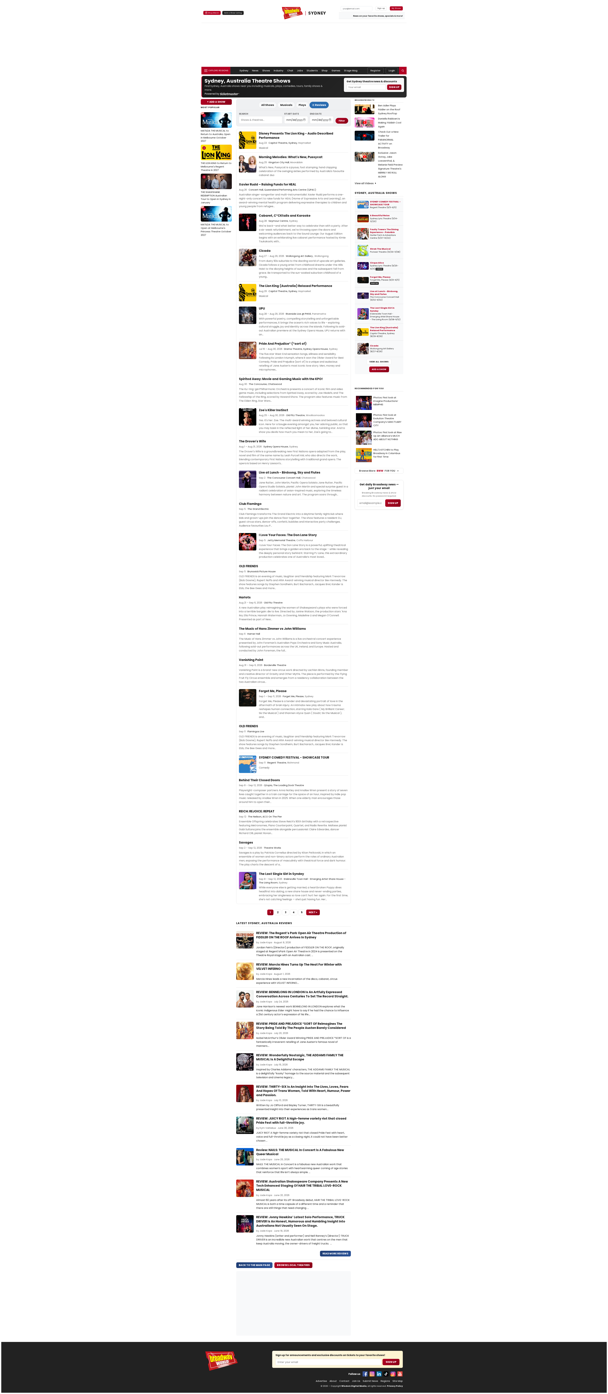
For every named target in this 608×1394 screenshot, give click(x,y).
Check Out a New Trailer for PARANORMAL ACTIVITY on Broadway (388, 139)
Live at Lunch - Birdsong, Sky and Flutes (289, 473)
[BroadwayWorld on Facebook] (365, 1374)
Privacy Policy (395, 1386)
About (333, 1381)
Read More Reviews (335, 1253)
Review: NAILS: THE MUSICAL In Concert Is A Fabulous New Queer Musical (300, 1152)
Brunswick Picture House (261, 571)
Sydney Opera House (275, 446)
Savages (246, 843)
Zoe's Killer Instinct (273, 410)
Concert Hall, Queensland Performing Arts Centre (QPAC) (282, 189)
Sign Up (394, 87)
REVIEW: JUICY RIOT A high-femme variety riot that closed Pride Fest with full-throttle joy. (301, 1120)
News (255, 70)
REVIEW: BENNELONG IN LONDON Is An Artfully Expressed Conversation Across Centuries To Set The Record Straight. (302, 994)
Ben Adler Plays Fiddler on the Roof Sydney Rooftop (389, 109)
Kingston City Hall (279, 162)
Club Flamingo (250, 504)
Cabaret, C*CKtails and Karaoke (284, 216)
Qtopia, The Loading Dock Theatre (284, 785)
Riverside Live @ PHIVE (298, 313)
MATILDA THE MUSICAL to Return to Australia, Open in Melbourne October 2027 (215, 128)
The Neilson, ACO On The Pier (265, 816)
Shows (266, 70)
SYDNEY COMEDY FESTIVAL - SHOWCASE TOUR (294, 758)
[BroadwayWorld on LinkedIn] (379, 1374)
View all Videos (364, 183)
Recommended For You (369, 388)
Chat (290, 70)
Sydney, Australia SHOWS (376, 193)
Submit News (370, 1381)
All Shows (267, 105)
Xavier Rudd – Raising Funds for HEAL (267, 184)
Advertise (321, 1381)
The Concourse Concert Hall (283, 477)
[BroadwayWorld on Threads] (393, 1374)
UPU (262, 309)
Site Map (398, 1381)
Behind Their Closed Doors (259, 780)
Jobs (300, 70)
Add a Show (379, 369)
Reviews (320, 105)
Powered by (212, 94)
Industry (278, 70)
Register (375, 70)
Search (243, 113)
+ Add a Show (216, 102)
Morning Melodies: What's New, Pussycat (291, 157)
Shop (325, 70)
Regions (385, 1381)
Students (312, 70)
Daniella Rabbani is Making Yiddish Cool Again (389, 122)
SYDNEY (317, 13)
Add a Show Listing (233, 13)
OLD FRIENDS (248, 566)
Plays (302, 105)
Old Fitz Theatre (295, 415)
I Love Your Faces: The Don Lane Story (288, 535)
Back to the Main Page (254, 1265)
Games (336, 70)
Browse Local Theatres (293, 1265)
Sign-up (381, 8)
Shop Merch (213, 13)
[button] (403, 70)
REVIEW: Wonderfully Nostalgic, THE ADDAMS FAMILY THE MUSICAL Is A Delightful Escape (299, 1057)
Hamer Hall (253, 633)
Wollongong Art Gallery (299, 256)
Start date (291, 113)
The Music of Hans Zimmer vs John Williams (272, 629)
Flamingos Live (255, 731)
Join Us (356, 1381)
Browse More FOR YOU (377, 470)
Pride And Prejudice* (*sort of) (283, 344)
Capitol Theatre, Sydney (283, 142)
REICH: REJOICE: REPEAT (256, 811)
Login (392, 70)
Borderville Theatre (275, 665)
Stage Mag (350, 70)
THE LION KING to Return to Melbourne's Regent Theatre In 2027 (216, 159)
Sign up (393, 503)
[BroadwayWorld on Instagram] (372, 1374)
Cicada (265, 251)
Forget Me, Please (273, 691)
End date (316, 113)
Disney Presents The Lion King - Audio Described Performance (296, 136)
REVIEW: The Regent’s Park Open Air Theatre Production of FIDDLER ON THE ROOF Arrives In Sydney (301, 935)
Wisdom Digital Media (354, 1386)
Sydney (244, 70)
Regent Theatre (276, 762)
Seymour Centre (278, 221)
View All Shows (379, 361)
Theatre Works (272, 847)
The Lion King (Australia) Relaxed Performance (295, 286)
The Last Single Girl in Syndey (281, 874)
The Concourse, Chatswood (265, 384)
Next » (313, 912)
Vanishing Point (251, 660)
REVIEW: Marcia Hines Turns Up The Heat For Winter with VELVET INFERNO (299, 966)
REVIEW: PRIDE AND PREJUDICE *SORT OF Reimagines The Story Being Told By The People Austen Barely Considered (301, 1026)
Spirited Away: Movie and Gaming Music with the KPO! (281, 379)
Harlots (245, 597)
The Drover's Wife (252, 441)
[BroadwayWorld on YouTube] (400, 1374)
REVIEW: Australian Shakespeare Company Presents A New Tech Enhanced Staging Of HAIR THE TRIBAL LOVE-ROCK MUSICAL (302, 1185)
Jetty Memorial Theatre (281, 540)
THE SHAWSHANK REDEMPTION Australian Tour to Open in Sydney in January (216, 190)
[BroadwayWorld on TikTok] (386, 1374)
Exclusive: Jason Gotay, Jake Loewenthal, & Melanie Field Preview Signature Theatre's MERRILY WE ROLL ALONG (390, 164)
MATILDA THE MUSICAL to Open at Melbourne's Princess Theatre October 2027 (216, 222)
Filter (342, 120)
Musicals (286, 105)
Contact (344, 1381)
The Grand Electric (258, 509)
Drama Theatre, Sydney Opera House (306, 349)
